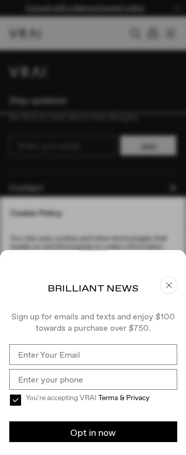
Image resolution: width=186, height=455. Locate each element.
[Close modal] (93, 227)
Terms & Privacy (123, 397)
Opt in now (93, 432)
